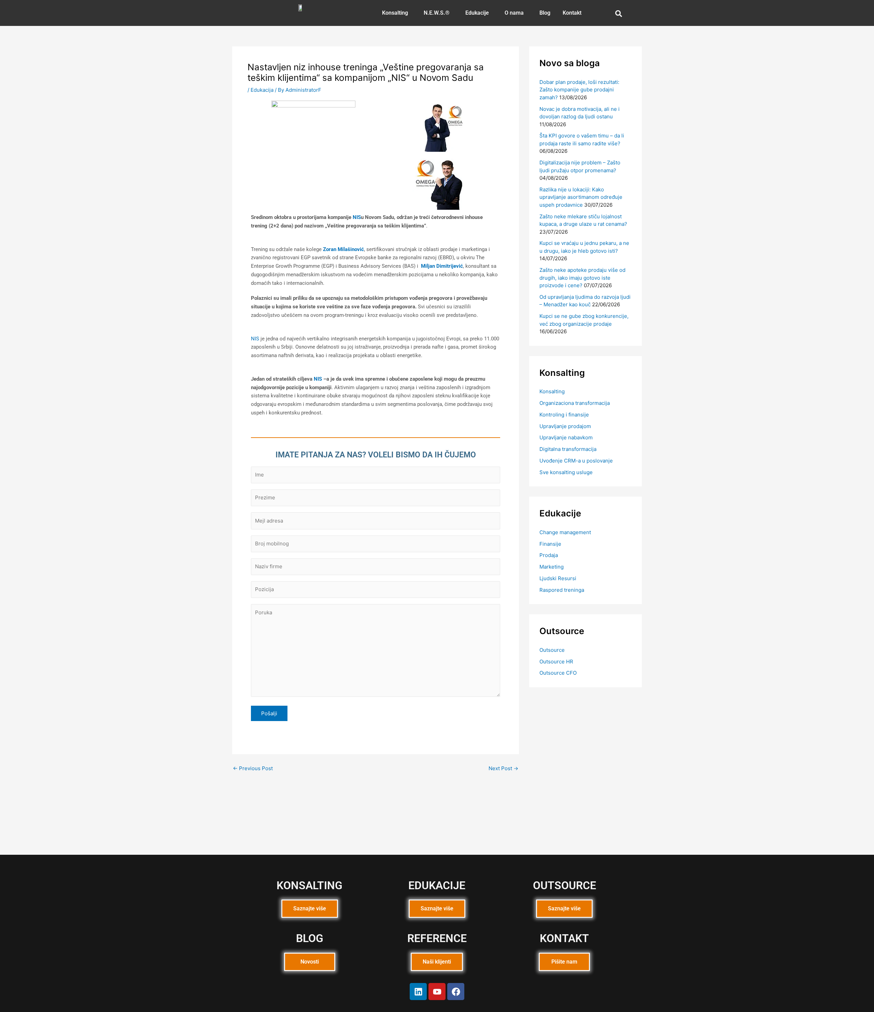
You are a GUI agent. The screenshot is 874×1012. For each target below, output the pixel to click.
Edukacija (262, 90)
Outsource (552, 650)
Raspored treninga (561, 590)
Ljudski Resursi (557, 578)
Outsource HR (556, 661)
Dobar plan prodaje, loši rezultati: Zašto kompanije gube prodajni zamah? (579, 90)
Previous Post (253, 768)
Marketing (551, 566)
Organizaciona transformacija (574, 403)
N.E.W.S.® (437, 13)
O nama (514, 13)
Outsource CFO (558, 673)
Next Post (503, 768)
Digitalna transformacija (567, 449)
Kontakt (572, 13)
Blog (544, 13)
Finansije (550, 544)
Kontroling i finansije (564, 414)
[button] (397, 13)
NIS (357, 217)
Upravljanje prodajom (565, 426)
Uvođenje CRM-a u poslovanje (576, 460)
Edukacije (477, 13)
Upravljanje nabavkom (566, 437)
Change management (565, 532)
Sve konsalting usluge (566, 472)
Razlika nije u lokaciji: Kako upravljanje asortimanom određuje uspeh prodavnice (580, 197)
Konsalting (395, 13)
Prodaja (548, 555)
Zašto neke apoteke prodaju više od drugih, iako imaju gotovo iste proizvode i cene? (582, 278)
